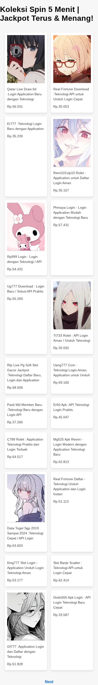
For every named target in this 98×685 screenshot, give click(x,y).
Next (49, 682)
